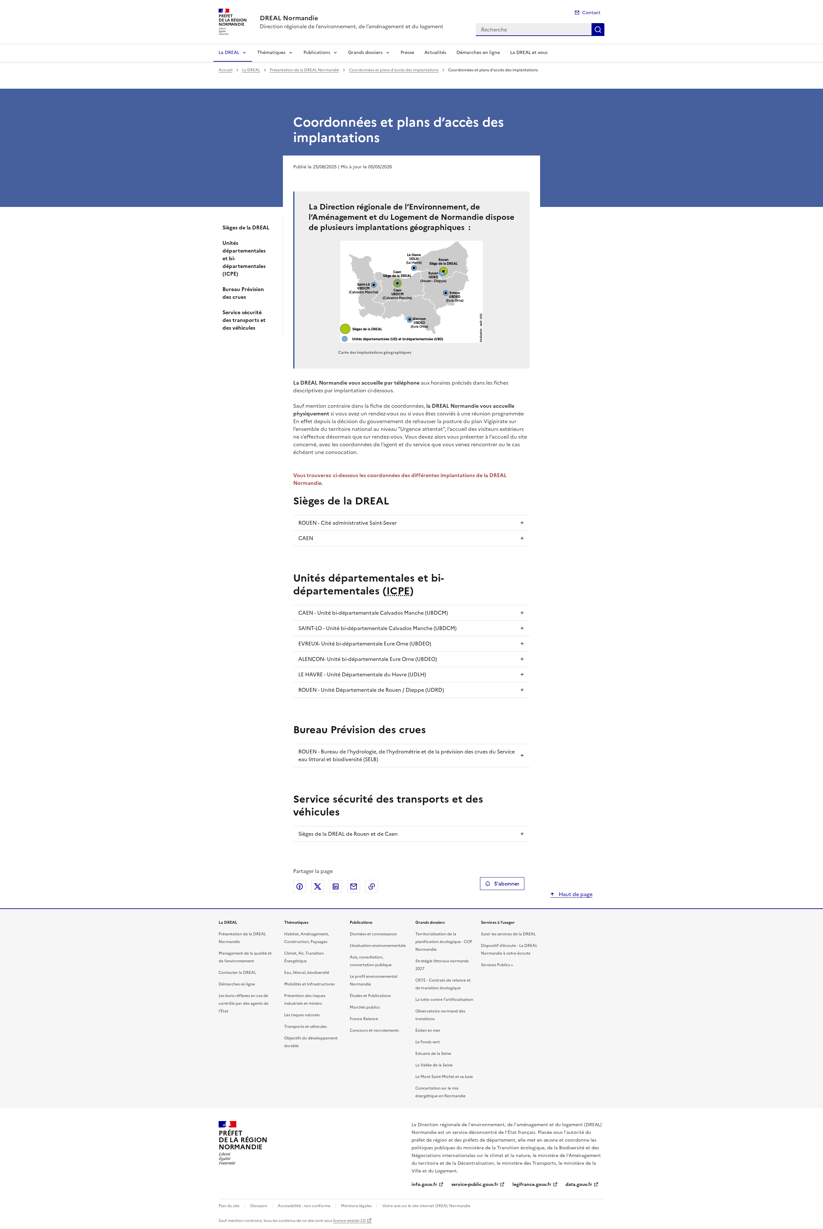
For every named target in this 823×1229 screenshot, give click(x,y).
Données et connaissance (373, 934)
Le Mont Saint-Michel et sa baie (444, 1077)
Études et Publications (370, 996)
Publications (316, 52)
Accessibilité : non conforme (304, 1206)
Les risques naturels (302, 1015)
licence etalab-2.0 (349, 1221)
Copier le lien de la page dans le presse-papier (371, 886)
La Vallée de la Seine (434, 1065)
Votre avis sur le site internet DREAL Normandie (426, 1206)
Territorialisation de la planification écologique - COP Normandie (443, 941)
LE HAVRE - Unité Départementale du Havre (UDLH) (362, 674)
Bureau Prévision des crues (243, 293)
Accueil (225, 70)
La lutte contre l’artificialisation (444, 999)
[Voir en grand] (411, 291)
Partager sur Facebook (299, 886)
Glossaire (258, 1206)
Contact (591, 12)
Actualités (435, 52)
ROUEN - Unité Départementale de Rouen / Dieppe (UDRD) (371, 690)
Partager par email (353, 886)
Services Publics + (497, 965)
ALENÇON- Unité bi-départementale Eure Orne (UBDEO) (367, 659)
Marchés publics (365, 1007)
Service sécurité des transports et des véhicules (244, 320)
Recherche (598, 29)
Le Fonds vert (427, 1042)
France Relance (364, 1019)
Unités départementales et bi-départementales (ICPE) (244, 258)
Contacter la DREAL (237, 972)
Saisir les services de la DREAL (508, 934)
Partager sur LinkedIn (335, 886)
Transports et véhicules (305, 1026)
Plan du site (229, 1206)
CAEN (305, 538)
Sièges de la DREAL (245, 227)
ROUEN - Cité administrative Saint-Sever (347, 523)
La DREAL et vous (528, 52)
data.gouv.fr (578, 1184)
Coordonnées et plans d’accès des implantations (394, 70)
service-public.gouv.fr (474, 1184)
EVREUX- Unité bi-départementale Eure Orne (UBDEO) (364, 643)
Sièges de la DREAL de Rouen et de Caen (348, 834)
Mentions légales (356, 1206)
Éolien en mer (427, 1030)
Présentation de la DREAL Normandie (304, 70)
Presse (407, 52)
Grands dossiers (365, 52)
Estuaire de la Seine (433, 1053)
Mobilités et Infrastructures (309, 984)
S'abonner (506, 883)
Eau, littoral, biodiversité (306, 972)
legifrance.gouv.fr (531, 1184)
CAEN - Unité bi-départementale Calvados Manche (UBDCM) (373, 613)
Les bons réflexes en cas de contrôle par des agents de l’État (243, 1003)
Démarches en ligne (478, 52)
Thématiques (271, 52)
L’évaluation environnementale (378, 945)
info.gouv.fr (424, 1184)
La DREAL (229, 52)
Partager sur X (317, 886)
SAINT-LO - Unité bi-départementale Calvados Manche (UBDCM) (377, 628)
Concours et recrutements (374, 1030)
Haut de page (574, 894)
